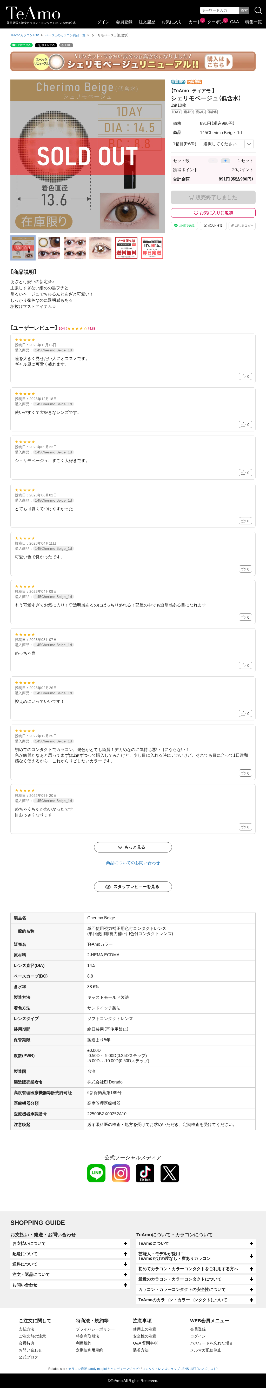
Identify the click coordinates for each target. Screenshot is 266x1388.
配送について (24, 1254)
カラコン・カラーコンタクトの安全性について (182, 1289)
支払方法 (26, 1329)
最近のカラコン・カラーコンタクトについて (180, 1279)
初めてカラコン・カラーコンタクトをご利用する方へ (188, 1269)
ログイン (101, 22)
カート (195, 22)
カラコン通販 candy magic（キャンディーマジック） (104, 1369)
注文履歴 (147, 22)
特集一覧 (253, 22)
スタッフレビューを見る (136, 886)
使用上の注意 (144, 1329)
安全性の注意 (144, 1336)
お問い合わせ (24, 1285)
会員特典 (26, 1343)
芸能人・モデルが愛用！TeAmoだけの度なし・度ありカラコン (174, 1256)
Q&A (234, 22)
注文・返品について (31, 1274)
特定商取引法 (87, 1336)
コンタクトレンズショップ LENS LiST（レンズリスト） (180, 1369)
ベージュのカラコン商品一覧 (65, 35)
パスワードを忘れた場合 (211, 1343)
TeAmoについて (153, 1243)
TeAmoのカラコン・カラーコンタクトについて (182, 1300)
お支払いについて (29, 1243)
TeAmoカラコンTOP (24, 35)
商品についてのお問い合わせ (133, 863)
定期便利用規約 (89, 1350)
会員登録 (124, 22)
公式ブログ (28, 1357)
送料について (24, 1264)
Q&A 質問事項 (145, 1343)
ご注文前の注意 (32, 1336)
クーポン (215, 22)
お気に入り (172, 22)
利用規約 (83, 1343)
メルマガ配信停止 (205, 1350)
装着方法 (141, 1350)
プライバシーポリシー (95, 1329)
